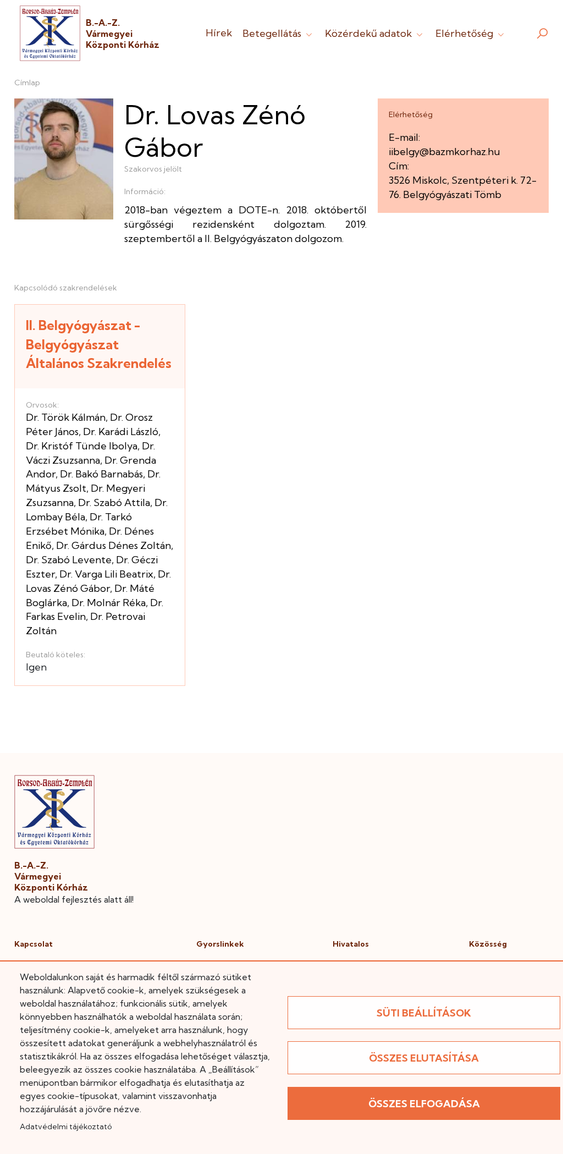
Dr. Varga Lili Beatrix (106, 574)
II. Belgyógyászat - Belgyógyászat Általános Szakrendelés (99, 344)
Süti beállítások (424, 1013)
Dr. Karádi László (120, 431)
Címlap (27, 82)
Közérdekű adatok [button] (369, 33)
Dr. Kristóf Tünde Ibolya (81, 445)
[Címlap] (50, 33)
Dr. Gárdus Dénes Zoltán (113, 545)
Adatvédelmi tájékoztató (66, 1126)
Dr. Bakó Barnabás (101, 474)
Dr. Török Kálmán (66, 417)
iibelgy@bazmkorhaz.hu (444, 151)
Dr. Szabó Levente (69, 559)
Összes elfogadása (424, 1103)
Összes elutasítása (424, 1058)
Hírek (219, 32)
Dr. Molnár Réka (108, 602)
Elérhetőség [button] (465, 33)
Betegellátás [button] (272, 33)
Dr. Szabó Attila (114, 502)
